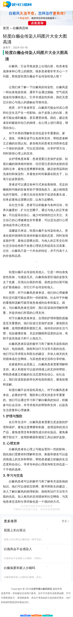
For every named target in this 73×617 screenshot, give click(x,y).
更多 (64, 521)
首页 (6, 28)
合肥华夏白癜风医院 (41, 588)
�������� (25, 615)
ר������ (36, 615)
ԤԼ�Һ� (47, 615)
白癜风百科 (20, 28)
